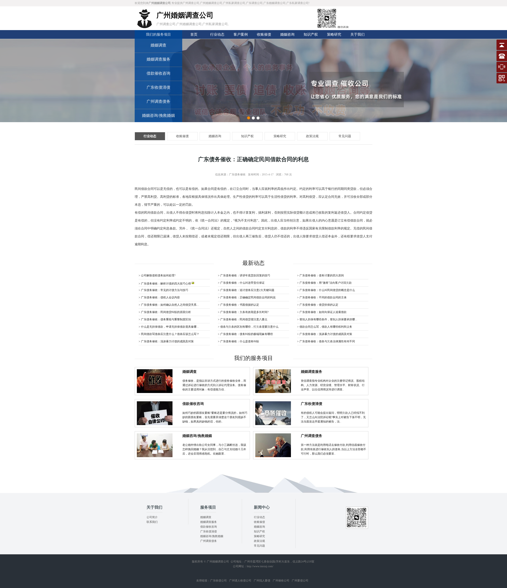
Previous (7, 81)
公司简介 (152, 517)
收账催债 (264, 34)
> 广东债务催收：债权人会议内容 (159, 297)
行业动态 (217, 34)
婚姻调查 (158, 45)
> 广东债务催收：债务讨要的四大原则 (320, 275)
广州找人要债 (262, 580)
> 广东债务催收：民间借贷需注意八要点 (242, 319)
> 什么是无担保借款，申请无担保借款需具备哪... (169, 326)
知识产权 (311, 34)
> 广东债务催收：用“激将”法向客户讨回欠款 (324, 282)
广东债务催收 (237, 174)
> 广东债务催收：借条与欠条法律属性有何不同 (326, 341)
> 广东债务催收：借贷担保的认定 (317, 304)
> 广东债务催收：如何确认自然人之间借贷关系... (169, 304)
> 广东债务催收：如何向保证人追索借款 (322, 312)
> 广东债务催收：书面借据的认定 (238, 304)
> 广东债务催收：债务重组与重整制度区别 (165, 319)
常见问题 (259, 545)
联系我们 (152, 521)
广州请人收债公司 (240, 580)
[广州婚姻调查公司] (144, 27)
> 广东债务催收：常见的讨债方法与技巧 (163, 290)
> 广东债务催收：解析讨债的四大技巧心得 (165, 283)
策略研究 (334, 34)
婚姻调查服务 (158, 59)
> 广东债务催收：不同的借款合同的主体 (322, 297)
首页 (193, 34)
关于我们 (357, 34)
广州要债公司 (300, 580)
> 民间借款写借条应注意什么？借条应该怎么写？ (169, 334)
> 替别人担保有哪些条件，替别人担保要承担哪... (327, 319)
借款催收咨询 (158, 73)
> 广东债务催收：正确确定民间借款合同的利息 (247, 297)
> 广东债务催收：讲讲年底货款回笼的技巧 (244, 275)
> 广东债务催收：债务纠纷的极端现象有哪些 (245, 334)
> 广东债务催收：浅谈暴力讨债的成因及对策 (324, 334)
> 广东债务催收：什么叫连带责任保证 (241, 282)
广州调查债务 (158, 101)
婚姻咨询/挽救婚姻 (158, 115)
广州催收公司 (281, 580)
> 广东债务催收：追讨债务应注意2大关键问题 (246, 290)
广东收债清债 (158, 87)
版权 (194, 561)
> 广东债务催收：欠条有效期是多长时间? (243, 312)
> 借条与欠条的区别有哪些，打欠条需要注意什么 (248, 326)
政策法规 (259, 540)
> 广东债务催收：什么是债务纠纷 (238, 341)
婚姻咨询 (287, 34)
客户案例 (240, 34)
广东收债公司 (218, 580)
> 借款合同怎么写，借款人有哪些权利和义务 (324, 326)
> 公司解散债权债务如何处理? (157, 275)
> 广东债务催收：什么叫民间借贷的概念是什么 (326, 290)
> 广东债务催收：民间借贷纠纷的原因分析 (165, 312)
